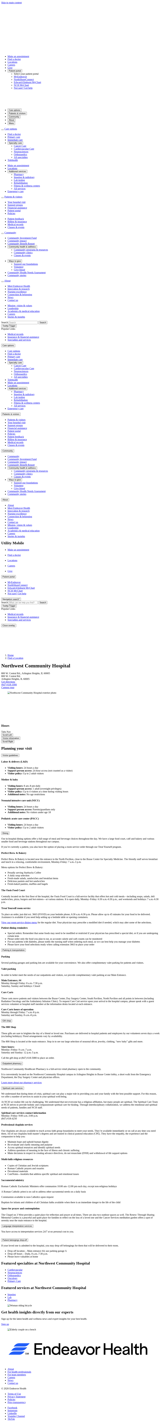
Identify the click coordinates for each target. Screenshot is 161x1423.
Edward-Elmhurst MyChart (27, 82)
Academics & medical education (24, 311)
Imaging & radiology (24, 177)
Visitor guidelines (10, 755)
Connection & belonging (20, 294)
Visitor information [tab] (11, 738)
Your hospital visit (16, 202)
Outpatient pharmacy (12, 1063)
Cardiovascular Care (24, 148)
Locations (12, 62)
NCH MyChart (21, 85)
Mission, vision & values (20, 305)
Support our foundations (26, 264)
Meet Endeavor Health (19, 286)
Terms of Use (14, 1393)
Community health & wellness (22, 247)
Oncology (12, 1278)
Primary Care (14, 1281)
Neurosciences (21, 151)
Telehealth (13, 160)
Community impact (17, 240)
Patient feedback (16, 218)
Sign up (5, 1324)
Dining (5, 833)
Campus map (7, 687)
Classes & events (16, 227)
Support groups (15, 205)
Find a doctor (14, 59)
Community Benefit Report (21, 243)
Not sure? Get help (23, 88)
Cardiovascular (15, 1269)
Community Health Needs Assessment (27, 272)
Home (11, 655)
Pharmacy (19, 174)
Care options (14, 110)
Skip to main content (11, 2)
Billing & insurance (17, 221)
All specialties (21, 157)
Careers (11, 65)
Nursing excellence (17, 291)
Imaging (12, 1294)
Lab (9, 1297)
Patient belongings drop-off (15, 1240)
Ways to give (15, 261)
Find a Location (15, 658)
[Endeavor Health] (80, 104)
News (10, 297)
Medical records (15, 224)
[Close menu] (2, 129)
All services (19, 188)
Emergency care (16, 191)
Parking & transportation (14, 950)
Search (4, 322)
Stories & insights (16, 317)
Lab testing (19, 180)
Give (10, 67)
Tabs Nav (6, 731)
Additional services (17, 171)
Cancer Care (20, 146)
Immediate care (15, 140)
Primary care (14, 137)
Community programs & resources (31, 249)
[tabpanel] (80, 1002)
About (11, 120)
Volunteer (18, 267)
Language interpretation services (17, 1226)
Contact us (13, 300)
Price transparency (17, 1402)
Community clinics (23, 252)
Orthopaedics (20, 154)
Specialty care (15, 143)
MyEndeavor (20, 76)
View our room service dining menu (19, 922)
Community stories (17, 275)
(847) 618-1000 (9, 684)
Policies (11, 213)
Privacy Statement (16, 1396)
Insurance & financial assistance (23, 337)
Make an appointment (18, 56)
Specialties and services (19, 339)
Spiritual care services (13, 1088)
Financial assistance (17, 207)
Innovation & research (19, 289)
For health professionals (19, 1371)
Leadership (13, 308)
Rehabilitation (21, 183)
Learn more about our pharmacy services (21, 1082)
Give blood (19, 269)
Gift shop (7, 1021)
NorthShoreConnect (24, 79)
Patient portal (15, 71)
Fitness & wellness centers (27, 185)
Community (14, 117)
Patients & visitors (17, 113)
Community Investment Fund (22, 238)
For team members (17, 1374)
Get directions (8, 681)
